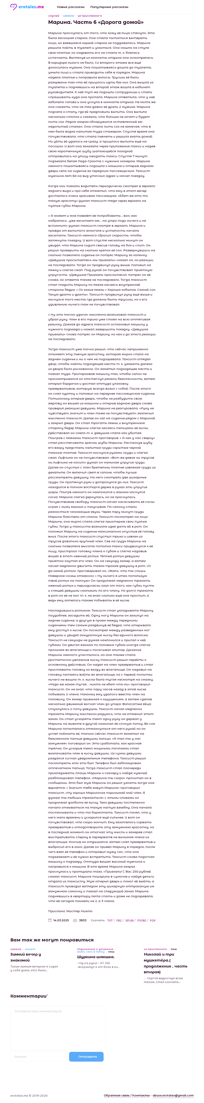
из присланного (90, 15)
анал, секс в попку (91, 951)
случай (53, 15)
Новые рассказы (70, 7)
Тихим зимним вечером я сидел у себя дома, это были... (34, 968)
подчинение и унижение (95, 949)
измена (68, 15)
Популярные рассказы (109, 7)
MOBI (141, 920)
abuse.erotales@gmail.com (173, 1095)
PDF (153, 920)
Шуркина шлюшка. (96, 957)
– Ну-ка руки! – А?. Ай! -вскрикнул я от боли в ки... (98, 965)
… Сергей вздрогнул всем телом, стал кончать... (163, 980)
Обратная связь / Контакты (127, 1095)
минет (30, 949)
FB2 (119, 920)
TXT (110, 920)
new (111, 951)
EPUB (129, 920)
